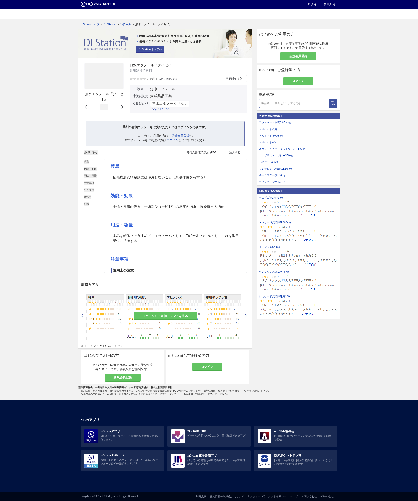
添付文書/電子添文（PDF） (203, 152)
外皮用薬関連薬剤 (270, 116)
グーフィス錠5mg (269, 247)
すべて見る (162, 109)
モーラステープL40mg (272, 175)
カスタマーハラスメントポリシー (267, 496)
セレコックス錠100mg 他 (274, 271)
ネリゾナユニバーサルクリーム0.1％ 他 (282, 149)
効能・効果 (90, 168)
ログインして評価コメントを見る (165, 316)
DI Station (109, 24)
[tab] (91, 152)
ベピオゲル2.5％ (268, 162)
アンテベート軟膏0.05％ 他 (275, 122)
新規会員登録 (180, 135)
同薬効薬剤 (235, 78)
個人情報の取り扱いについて (227, 496)
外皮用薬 (125, 24)
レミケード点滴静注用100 (274, 296)
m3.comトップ (90, 24)
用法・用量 (90, 175)
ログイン (314, 4)
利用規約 (201, 496)
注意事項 (89, 182)
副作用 (87, 196)
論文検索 (234, 152)
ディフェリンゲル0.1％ (272, 181)
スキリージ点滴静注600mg (275, 222)
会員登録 (330, 4)
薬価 (86, 204)
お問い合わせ (309, 496)
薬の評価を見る (168, 78)
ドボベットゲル (268, 142)
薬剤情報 (91, 152)
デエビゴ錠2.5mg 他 (271, 197)
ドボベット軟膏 (268, 129)
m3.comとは (327, 496)
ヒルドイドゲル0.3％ (271, 135)
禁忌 (86, 161)
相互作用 (89, 189)
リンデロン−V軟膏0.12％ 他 (275, 168)
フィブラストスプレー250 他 (276, 155)
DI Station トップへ (150, 49)
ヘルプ (294, 496)
